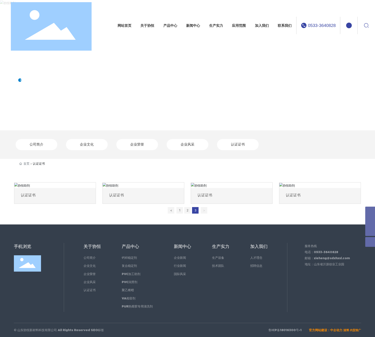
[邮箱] (370, 221)
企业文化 (87, 144)
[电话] (370, 211)
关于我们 (35, 66)
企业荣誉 (137, 144)
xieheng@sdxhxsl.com (332, 258)
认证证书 (238, 144)
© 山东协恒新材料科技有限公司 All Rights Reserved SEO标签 (59, 330)
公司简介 (36, 144)
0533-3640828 (322, 25)
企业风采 (187, 144)
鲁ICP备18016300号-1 (285, 330)
